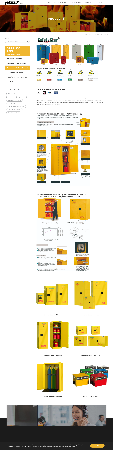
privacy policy (71, 446)
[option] (56, 18)
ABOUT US (88, 3)
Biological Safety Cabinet (16, 63)
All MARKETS (11, 82)
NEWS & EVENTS (77, 3)
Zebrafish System (13, 94)
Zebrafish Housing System (17, 77)
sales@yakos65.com (102, 435)
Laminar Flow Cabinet (15, 58)
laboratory (11, 97)
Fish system (11, 103)
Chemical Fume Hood (15, 72)
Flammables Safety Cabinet (100, 34)
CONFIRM (97, 446)
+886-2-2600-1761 (71, 435)
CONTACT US (98, 3)
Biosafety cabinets (13, 113)
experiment (21, 97)
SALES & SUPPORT (64, 3)
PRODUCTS (52, 3)
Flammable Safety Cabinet (16, 106)
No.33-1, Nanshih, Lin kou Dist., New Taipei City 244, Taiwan (90, 438)
